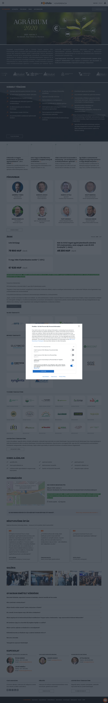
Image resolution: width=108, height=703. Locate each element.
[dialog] (54, 351)
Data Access (54, 376)
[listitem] (54, 346)
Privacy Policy (62, 376)
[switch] (72, 350)
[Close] (79, 326)
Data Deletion (46, 376)
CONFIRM (43, 371)
